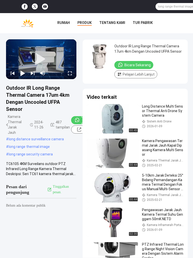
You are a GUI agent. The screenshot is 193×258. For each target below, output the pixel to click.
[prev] (13, 73)
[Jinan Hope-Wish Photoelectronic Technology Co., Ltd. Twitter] (35, 6)
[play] (41, 59)
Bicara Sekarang (137, 65)
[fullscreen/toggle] (70, 73)
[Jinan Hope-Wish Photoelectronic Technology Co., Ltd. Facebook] (24, 7)
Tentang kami (112, 23)
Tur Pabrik (143, 23)
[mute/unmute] (43, 73)
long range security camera (31, 154)
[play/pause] (23, 73)
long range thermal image (29, 147)
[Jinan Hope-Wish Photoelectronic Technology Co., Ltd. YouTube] (45, 7)
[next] (33, 73)
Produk (84, 23)
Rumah (63, 23)
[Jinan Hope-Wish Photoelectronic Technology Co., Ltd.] (27, 23)
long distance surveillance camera (36, 139)
